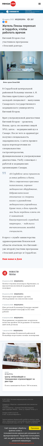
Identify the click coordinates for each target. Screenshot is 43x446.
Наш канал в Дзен (12, 259)
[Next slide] (38, 355)
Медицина (20, 19)
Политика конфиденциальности (21, 443)
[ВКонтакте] (3, 22)
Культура (9, 374)
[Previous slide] (5, 355)
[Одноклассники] (6, 22)
